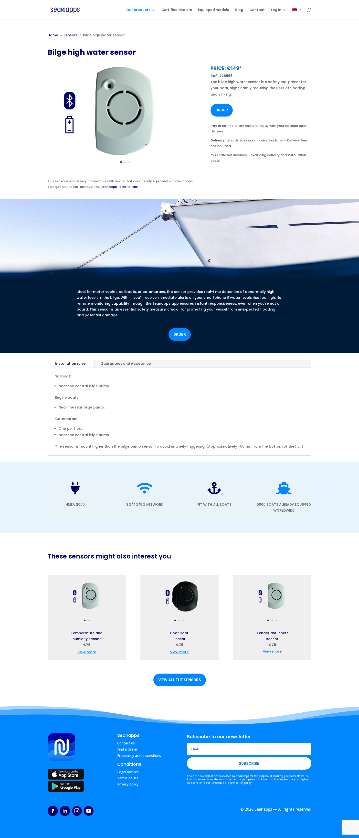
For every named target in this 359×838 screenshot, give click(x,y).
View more (86, 652)
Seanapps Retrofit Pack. (119, 186)
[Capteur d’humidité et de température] (87, 614)
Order (221, 110)
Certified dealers (176, 10)
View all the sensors (179, 680)
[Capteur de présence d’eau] (125, 155)
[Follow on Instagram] (77, 811)
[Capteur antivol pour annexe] (272, 614)
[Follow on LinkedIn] (65, 811)
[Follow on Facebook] (53, 811)
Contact (257, 10)
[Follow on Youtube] (89, 811)
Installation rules (70, 363)
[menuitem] (297, 14)
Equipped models (213, 10)
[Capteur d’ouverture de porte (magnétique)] (179, 614)
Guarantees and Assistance (126, 363)
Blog (239, 10)
